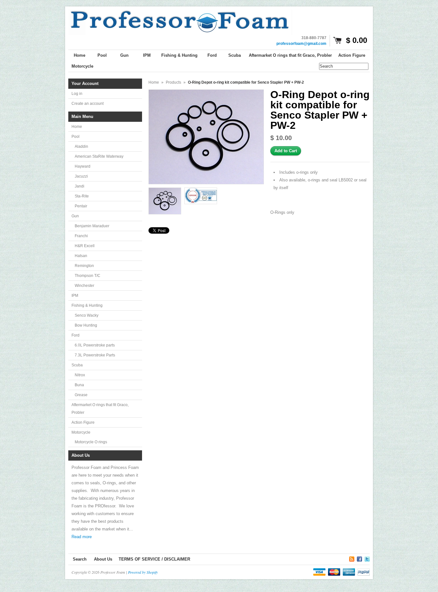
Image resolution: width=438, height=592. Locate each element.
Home (77, 126)
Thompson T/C (87, 275)
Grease (81, 395)
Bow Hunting (86, 325)
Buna (79, 385)
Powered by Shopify (143, 572)
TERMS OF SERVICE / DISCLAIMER (154, 559)
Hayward (82, 166)
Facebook (359, 558)
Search (80, 559)
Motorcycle (81, 432)
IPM (75, 295)
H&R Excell (85, 246)
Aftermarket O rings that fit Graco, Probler (100, 409)
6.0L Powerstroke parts (95, 345)
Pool (76, 136)
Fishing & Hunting (87, 305)
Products (173, 82)
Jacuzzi (81, 176)
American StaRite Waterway (99, 156)
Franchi (81, 236)
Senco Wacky (86, 315)
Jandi (79, 186)
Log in (77, 93)
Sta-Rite (82, 196)
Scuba (77, 365)
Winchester (84, 285)
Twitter (367, 558)
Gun (75, 216)
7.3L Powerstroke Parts (95, 355)
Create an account (88, 103)
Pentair (81, 206)
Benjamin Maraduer (92, 226)
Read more (82, 536)
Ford (76, 335)
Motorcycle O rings (91, 442)
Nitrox (80, 375)
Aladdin (81, 146)
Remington (84, 265)
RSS (351, 558)
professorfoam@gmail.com (301, 43)
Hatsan (81, 256)
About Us (103, 559)
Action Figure (83, 422)
